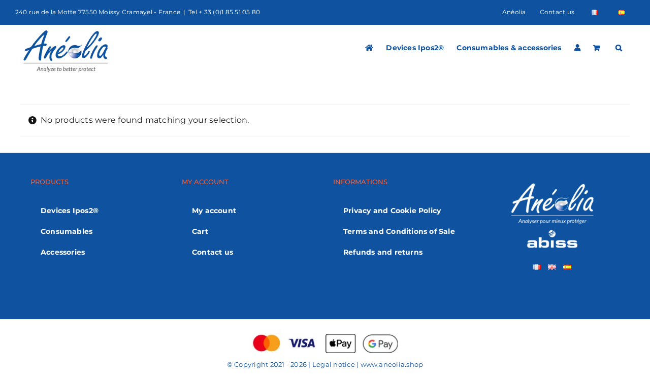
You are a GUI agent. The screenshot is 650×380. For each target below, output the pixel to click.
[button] (618, 48)
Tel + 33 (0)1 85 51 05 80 (224, 12)
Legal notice (333, 364)
